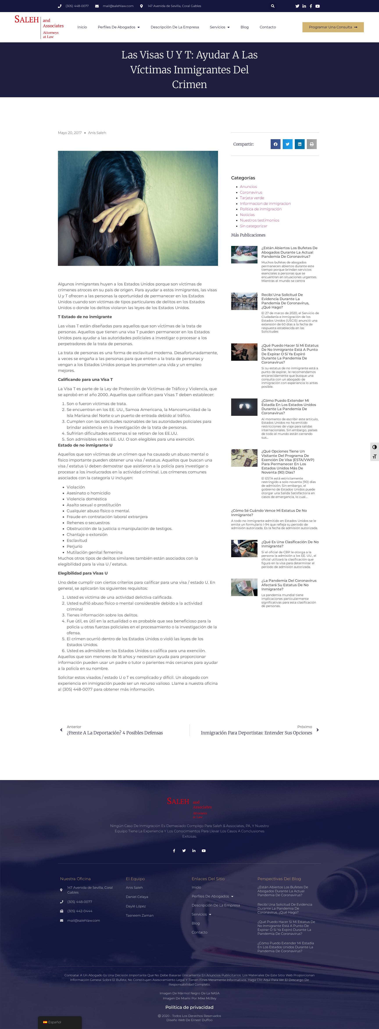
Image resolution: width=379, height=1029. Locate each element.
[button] (273, 6)
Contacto (268, 27)
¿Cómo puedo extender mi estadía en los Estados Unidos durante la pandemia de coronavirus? (288, 406)
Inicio (82, 27)
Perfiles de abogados (116, 27)
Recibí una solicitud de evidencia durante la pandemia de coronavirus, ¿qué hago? (285, 301)
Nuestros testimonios (259, 220)
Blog (245, 27)
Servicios (217, 27)
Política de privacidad (189, 1007)
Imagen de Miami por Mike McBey (189, 998)
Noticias (247, 215)
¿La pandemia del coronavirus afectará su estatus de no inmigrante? (288, 584)
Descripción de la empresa (175, 27)
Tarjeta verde (252, 198)
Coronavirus (251, 192)
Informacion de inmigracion (265, 203)
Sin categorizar (253, 226)
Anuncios (248, 186)
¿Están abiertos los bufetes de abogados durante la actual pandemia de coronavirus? (289, 252)
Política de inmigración (261, 209)
